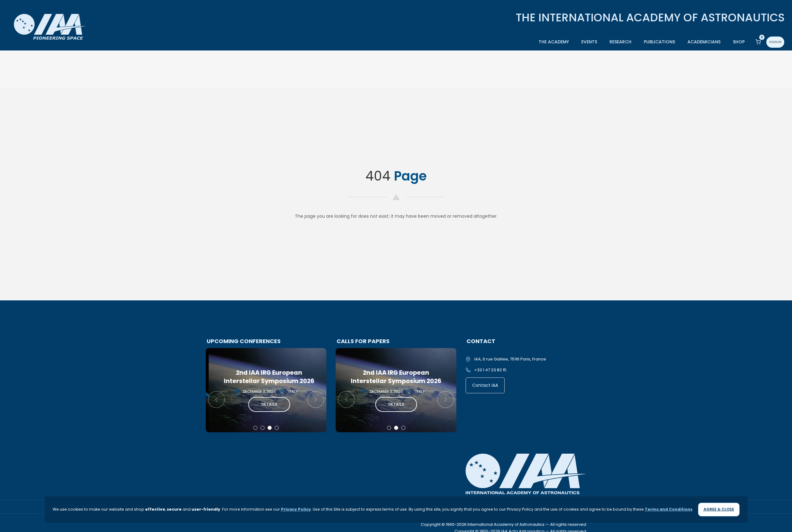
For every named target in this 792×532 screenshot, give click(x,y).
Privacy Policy (296, 509)
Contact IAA (485, 385)
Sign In (775, 42)
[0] (758, 42)
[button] (255, 428)
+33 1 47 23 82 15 (490, 370)
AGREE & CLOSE (719, 509)
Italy (290, 391)
